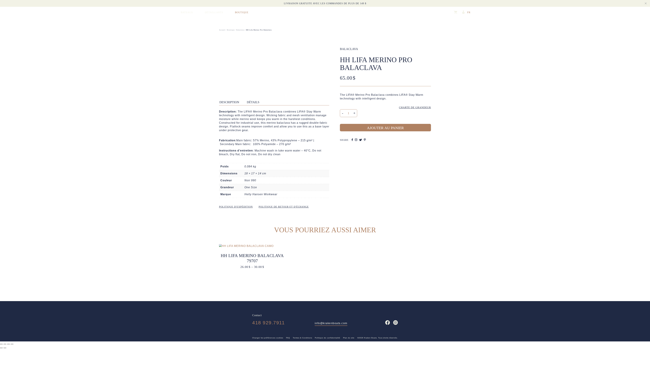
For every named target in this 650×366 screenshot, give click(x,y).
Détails (253, 102)
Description (229, 102)
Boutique (241, 12)
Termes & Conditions (302, 338)
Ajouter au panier (385, 128)
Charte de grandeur (415, 107)
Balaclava (349, 49)
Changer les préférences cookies (267, 338)
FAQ (288, 338)
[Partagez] (8, 344)
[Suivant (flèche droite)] (5, 347)
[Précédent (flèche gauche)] (1, 347)
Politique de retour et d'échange (284, 207)
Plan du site (348, 338)
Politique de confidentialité (327, 338)
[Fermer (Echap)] (12, 344)
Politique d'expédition (236, 207)
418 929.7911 (268, 322)
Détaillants (214, 12)
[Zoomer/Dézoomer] (1, 344)
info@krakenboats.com (331, 323)
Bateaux (187, 12)
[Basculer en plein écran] (5, 344)
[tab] (231, 102)
